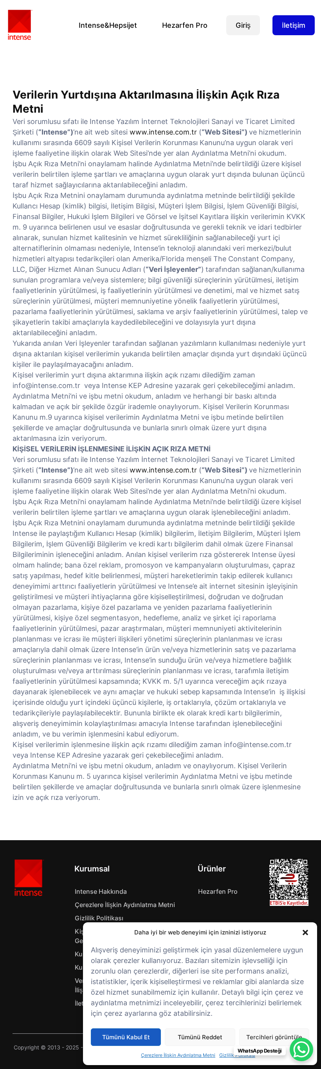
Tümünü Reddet (200, 1037)
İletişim (293, 25)
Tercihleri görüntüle (274, 1037)
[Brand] (29, 878)
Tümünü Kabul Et (126, 1037)
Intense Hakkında (101, 891)
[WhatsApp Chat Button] (301, 1049)
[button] (305, 932)
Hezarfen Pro (184, 25)
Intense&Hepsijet (108, 25)
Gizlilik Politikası (99, 918)
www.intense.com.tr (163, 132)
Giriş (243, 25)
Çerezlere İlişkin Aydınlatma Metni (178, 1055)
